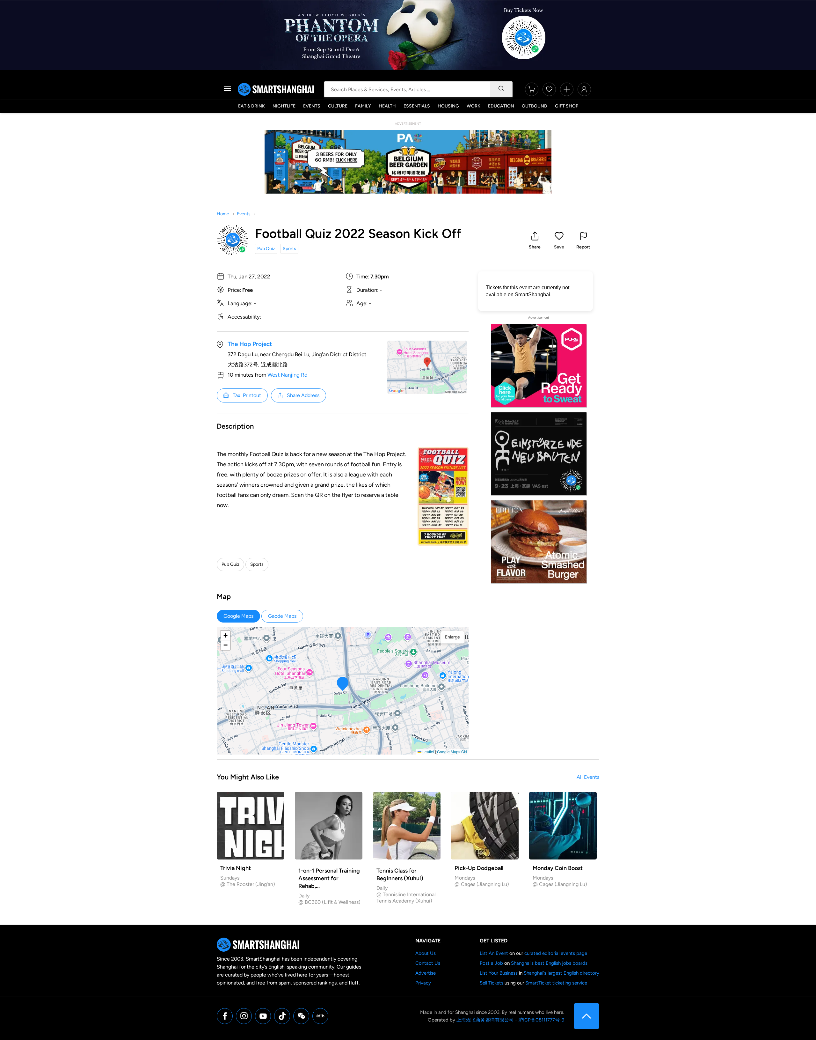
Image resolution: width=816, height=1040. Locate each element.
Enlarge (452, 637)
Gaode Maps (282, 616)
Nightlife (284, 106)
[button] (535, 241)
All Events (588, 777)
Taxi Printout (247, 395)
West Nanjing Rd (287, 375)
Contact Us (427, 963)
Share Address (303, 395)
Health (387, 106)
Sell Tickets (491, 983)
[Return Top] (586, 1016)
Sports (289, 248)
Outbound (534, 106)
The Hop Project (250, 344)
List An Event (494, 953)
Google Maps (238, 616)
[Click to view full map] (427, 367)
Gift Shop (566, 106)
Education (501, 106)
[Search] (501, 89)
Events (311, 106)
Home (223, 214)
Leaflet (427, 751)
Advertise (425, 973)
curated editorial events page (555, 953)
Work (473, 106)
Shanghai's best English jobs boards (549, 963)
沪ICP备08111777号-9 (541, 1020)
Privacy (423, 983)
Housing (448, 106)
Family (363, 106)
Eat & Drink (251, 106)
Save (559, 247)
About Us (425, 953)
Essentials (417, 106)
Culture (337, 106)
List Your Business (499, 973)
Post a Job (491, 963)
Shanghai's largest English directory (561, 973)
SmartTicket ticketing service (556, 983)
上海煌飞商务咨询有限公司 (485, 1020)
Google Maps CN (452, 751)
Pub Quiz (266, 248)
